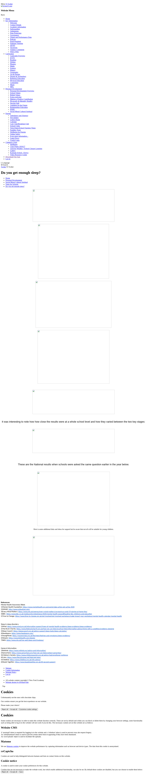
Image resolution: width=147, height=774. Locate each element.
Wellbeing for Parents (18, 132)
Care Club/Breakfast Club (19, 124)
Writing (13, 62)
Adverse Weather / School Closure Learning (26, 149)
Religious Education (17, 78)
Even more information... (19, 136)
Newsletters (14, 118)
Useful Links (15, 140)
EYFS (12, 58)
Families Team (15, 130)
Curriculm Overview (17, 56)
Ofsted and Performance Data (21, 37)
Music (12, 85)
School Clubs (15, 126)
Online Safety (15, 134)
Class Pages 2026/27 (17, 146)
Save (21, 772)
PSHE (12, 109)
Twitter (3, 167)
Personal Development (14, 89)
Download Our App (13, 157)
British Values (15, 95)
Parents (8, 114)
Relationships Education (19, 107)
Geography (14, 72)
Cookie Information (13, 670)
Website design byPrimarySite (17, 682)
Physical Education (17, 81)
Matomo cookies (13, 746)
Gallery (13, 151)
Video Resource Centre (18, 155)
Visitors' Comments (17, 50)
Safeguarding (15, 29)
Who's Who (14, 52)
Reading (13, 60)
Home (8, 19)
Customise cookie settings (28, 709)
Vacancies (13, 48)
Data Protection (15, 33)
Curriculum (10, 54)
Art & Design (15, 74)
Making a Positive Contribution (21, 99)
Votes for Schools (12, 184)
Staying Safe (14, 103)
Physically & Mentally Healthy (21, 101)
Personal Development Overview (22, 91)
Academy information (18, 27)
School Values (15, 93)
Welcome (13, 23)
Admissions (14, 31)
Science (13, 68)
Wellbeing (13, 144)
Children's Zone (11, 142)
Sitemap (8, 668)
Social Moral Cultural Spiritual (21, 111)
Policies (13, 39)
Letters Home (15, 120)
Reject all (5, 709)
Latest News (14, 138)
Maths (12, 66)
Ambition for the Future (18, 105)
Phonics (13, 64)
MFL (12, 87)
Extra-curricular (15, 97)
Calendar (13, 122)
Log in (8, 159)
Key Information (12, 21)
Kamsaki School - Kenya (19, 153)
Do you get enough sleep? (15, 186)
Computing (14, 83)
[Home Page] (6, 6)
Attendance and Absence (19, 116)
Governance (14, 35)
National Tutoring (16, 43)
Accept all (13, 709)
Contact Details (15, 25)
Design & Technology (18, 76)
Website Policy (11, 672)
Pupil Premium (15, 41)
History (13, 70)
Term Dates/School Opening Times (23, 128)
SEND (12, 45)
